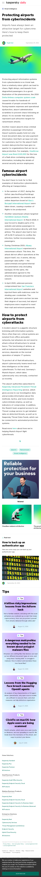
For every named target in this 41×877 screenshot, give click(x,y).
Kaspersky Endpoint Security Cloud (13, 783)
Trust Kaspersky (16, 852)
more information (15, 869)
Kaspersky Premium (8, 767)
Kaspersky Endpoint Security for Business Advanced (19, 806)
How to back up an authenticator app (13, 544)
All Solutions (6, 770)
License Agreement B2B (9, 845)
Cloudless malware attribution (13, 526)
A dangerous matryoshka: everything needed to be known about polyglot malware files (20, 645)
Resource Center (30, 850)
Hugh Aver (10, 43)
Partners (18, 850)
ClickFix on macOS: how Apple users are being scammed (20, 723)
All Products (6, 786)
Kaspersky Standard (8, 760)
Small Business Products (11, 775)
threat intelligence (10, 9)
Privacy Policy (7, 844)
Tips (21, 598)
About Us (11, 850)
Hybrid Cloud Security (9, 832)
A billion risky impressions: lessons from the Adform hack (20, 606)
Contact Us (5, 850)
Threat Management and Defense (13, 826)
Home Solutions (7, 755)
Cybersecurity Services (9, 822)
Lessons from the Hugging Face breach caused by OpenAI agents (20, 686)
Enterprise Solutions (9, 814)
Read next (7, 537)
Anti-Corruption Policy (18, 844)
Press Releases (6, 852)
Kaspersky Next (7, 796)
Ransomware (24, 450)
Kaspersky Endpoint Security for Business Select (17, 803)
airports (13, 450)
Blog (23, 850)
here (15, 428)
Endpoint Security (8, 829)
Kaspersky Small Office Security (12, 780)
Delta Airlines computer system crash (18, 97)
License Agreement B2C (31, 844)
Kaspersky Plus (7, 764)
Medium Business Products (12, 791)
